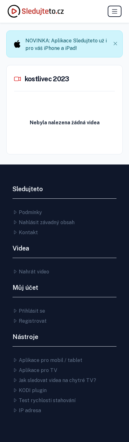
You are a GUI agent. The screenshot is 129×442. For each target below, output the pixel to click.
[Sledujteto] (36, 11)
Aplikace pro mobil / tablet (50, 360)
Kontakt (28, 232)
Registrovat (32, 321)
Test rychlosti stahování (46, 400)
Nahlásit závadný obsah (46, 222)
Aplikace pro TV (37, 370)
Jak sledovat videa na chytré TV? (57, 380)
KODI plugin (32, 390)
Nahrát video (33, 272)
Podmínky (30, 212)
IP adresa (29, 410)
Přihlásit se (31, 311)
